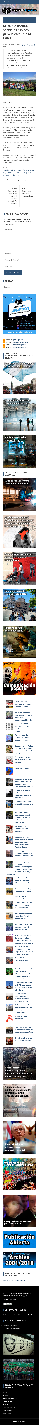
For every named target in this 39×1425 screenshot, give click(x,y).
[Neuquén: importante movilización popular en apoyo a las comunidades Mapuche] (9, 715)
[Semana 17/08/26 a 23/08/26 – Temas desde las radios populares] (9, 726)
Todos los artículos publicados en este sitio (18, 1315)
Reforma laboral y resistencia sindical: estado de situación (22, 737)
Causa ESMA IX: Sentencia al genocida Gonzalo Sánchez (23, 704)
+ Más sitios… (7, 1414)
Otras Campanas (9, 1408)
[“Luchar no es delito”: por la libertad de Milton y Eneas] (9, 760)
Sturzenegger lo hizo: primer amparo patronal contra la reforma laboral (24, 853)
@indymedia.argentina (20, 342)
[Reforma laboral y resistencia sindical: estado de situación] (9, 738)
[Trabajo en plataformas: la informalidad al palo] (9, 1041)
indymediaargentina (19, 345)
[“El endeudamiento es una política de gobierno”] (9, 804)
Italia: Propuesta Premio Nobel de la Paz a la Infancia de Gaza (24, 916)
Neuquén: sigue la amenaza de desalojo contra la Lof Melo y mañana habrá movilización (23, 817)
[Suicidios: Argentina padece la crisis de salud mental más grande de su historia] (9, 793)
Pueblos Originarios (24, 180)
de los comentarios (11, 1329)
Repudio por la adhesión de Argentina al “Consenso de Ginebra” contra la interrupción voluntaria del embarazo (24, 974)
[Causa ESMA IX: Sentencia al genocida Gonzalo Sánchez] (9, 704)
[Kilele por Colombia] (9, 771)
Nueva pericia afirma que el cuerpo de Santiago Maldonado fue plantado (12, 196)
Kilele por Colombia (22, 768)
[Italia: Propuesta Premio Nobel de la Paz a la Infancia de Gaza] (9, 916)
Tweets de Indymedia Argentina (14, 1280)
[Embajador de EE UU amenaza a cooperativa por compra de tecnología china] (9, 1007)
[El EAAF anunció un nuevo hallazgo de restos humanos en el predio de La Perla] (9, 996)
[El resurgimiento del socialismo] (9, 1019)
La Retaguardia (8, 1401)
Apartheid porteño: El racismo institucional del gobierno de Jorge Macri (24, 1029)
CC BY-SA (13, 1300)
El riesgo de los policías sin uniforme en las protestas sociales (23, 905)
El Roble (6, 1405)
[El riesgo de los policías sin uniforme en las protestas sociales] (9, 905)
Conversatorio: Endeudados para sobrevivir (21, 828)
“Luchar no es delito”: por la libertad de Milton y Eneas (23, 759)
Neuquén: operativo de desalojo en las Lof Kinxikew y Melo (23, 927)
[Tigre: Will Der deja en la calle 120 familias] (9, 960)
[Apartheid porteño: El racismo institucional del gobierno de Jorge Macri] (9, 1030)
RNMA (5, 1392)
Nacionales (15, 180)
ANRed (5, 1395)
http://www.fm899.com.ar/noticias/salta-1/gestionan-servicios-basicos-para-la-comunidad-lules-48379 (18, 172)
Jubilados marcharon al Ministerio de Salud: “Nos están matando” (23, 880)
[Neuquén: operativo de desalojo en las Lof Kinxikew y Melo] (9, 927)
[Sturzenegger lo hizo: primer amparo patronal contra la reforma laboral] (9, 853)
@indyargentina (18, 340)
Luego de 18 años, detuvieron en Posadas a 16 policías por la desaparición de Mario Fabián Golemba (24, 842)
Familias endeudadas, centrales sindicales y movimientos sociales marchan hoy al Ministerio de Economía (23, 894)
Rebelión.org (7, 1411)
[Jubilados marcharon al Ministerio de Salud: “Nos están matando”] (9, 881)
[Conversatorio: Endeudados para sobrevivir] (9, 829)
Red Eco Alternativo (10, 1398)
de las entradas (10, 1326)
